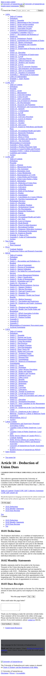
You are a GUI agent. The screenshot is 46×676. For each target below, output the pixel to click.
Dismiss (16, 624)
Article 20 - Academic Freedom (21, 205)
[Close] (2, 8)
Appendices (14, 415)
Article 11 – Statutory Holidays (21, 287)
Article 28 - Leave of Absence (20, 221)
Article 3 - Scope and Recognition (22, 24)
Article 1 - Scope (16, 91)
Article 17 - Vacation (17, 123)
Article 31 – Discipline (18, 399)
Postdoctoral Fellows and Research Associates (26, 251)
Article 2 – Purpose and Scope (20, 337)
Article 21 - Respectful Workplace (22, 133)
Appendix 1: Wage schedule (20, 145)
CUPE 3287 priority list (9, 493)
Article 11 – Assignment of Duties (22, 355)
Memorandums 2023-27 (18, 418)
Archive (13, 81)
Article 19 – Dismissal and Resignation (23, 307)
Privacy (12, 673)
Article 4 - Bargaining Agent (20, 171)
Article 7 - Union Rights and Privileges (23, 177)
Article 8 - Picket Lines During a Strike (23, 179)
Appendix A (14, 319)
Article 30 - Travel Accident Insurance (23, 225)
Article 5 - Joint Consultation (20, 99)
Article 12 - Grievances (18, 187)
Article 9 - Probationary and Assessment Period (26, 107)
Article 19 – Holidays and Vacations (22, 373)
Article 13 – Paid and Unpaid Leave (22, 291)
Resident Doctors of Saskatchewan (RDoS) (25, 450)
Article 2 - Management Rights (21, 167)
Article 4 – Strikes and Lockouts (21, 26)
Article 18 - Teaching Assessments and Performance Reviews (23, 200)
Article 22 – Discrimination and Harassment (25, 69)
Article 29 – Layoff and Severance (22, 393)
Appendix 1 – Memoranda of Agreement (24, 75)
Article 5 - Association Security (21, 28)
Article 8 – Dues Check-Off (19, 349)
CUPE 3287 (9, 157)
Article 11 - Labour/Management (21, 185)
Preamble (13, 89)
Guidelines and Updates (18, 153)
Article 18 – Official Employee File (22, 61)
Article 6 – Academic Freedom (20, 345)
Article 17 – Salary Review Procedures (23, 369)
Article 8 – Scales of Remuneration (22, 279)
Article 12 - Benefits (17, 46)
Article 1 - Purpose (16, 165)
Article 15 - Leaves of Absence (21, 119)
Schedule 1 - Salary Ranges (19, 79)
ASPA (7, 14)
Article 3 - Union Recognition (20, 95)
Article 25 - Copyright (17, 215)
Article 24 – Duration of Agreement (22, 73)
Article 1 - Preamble (17, 20)
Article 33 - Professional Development (23, 231)
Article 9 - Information (18, 181)
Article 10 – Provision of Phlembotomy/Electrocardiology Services (24, 284)
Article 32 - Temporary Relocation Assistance (26, 229)
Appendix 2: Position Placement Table (23, 147)
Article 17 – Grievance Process (21, 58)
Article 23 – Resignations (19, 381)
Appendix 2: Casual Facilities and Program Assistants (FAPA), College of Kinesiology (25, 150)
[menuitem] (25, 47)
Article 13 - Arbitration (18, 189)
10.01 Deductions (11, 507)
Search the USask (9, 10)
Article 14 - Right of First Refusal (21, 191)
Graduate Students (16, 249)
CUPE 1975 (9, 83)
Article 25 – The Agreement (20, 141)
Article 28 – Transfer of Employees (22, 391)
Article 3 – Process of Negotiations (22, 267)
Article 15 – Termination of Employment (24, 54)
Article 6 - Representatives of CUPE (23, 175)
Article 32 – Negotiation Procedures (22, 401)
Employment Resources (13, 628)
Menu (22, 6)
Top (6, 526)
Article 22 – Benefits (17, 379)
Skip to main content (8, 2)
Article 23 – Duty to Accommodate (22, 71)
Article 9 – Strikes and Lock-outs (21, 351)
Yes (29, 596)
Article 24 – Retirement (18, 383)
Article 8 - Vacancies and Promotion (22, 105)
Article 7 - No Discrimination (20, 103)
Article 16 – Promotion (18, 367)
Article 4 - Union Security (19, 97)
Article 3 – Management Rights (21, 339)
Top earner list (10, 457)
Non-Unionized (15, 245)
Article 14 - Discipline (17, 52)
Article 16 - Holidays (17, 121)
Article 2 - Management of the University (24, 22)
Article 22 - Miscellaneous (19, 135)
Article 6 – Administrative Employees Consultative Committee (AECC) (23, 31)
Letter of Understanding (18, 77)
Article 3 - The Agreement (19, 169)
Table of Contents (16, 16)
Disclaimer (4, 673)
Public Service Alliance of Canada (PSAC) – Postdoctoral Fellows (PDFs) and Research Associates (25, 442)
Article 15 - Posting (17, 193)
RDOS (7, 253)
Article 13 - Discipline (17, 115)
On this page (6, 503)
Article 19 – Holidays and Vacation (22, 63)
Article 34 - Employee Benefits (21, 233)
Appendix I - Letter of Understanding (23, 237)
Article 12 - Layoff (16, 113)
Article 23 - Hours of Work (19, 137)
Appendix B (14, 321)
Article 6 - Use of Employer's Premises (23, 101)
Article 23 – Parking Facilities (20, 317)
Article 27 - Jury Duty (17, 219)
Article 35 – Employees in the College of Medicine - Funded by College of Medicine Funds (27, 412)
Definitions (14, 18)
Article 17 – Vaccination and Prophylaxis (24, 301)
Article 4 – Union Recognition (20, 341)
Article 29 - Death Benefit (19, 223)
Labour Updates (11, 422)
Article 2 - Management (18, 93)
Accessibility (20, 673)
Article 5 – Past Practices (18, 343)
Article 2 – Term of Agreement (20, 265)
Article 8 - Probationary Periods (21, 38)
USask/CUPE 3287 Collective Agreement (28, 491)
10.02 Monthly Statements (14, 509)
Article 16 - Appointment (18, 195)
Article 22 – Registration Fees (20, 315)
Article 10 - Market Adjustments (21, 42)
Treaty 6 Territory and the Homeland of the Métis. (20, 667)
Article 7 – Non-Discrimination (21, 347)
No (33, 596)
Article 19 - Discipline (17, 203)
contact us (31, 620)
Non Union (9, 241)
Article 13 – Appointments (19, 359)
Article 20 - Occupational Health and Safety (25, 131)
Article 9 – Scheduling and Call (21, 281)
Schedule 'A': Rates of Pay (19, 235)
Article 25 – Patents (17, 385)
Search (40, 10)
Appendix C (14, 323)
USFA (7, 329)
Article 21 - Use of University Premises (24, 67)
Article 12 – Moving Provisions (21, 289)
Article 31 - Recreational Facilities (22, 227)
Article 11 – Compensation (19, 111)
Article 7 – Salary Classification (21, 277)
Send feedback (7, 624)
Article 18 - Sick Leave (18, 125)
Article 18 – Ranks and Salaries (21, 371)
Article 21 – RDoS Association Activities (24, 313)
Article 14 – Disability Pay (19, 293)
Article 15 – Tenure (17, 365)
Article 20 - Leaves (16, 65)
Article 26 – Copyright (18, 387)
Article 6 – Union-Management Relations (24, 275)
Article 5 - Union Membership (20, 173)
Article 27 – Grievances (18, 389)
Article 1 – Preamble (17, 335)
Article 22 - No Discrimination (20, 209)
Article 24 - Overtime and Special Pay (23, 139)
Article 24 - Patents (16, 213)
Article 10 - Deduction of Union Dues (23, 183)
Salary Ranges (10, 452)
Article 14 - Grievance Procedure (21, 117)
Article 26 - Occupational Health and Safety (25, 217)
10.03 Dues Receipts (12, 511)
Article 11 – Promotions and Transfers (23, 44)
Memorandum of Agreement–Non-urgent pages (26, 325)
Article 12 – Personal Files (19, 357)
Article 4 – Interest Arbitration (20, 269)
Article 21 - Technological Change (22, 207)
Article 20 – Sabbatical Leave (20, 375)
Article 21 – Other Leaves (19, 377)
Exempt (12, 243)
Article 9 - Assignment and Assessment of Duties (27, 40)
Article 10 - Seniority (17, 109)
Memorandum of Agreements (20, 143)
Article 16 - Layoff (16, 56)
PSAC (7, 247)
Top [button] (2, 514)
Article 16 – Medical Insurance (21, 299)
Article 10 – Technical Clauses (20, 353)
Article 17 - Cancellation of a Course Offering (26, 197)
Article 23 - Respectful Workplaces (22, 211)
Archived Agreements (17, 327)
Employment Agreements (10, 6)
